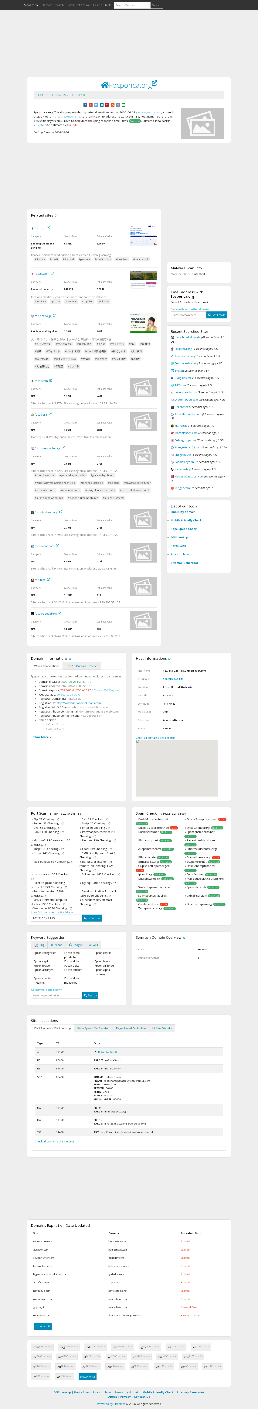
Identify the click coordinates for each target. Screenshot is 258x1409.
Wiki (95, 945)
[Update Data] (55, 215)
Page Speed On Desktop (93, 1028)
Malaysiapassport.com (189, 476)
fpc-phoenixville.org (47, 448)
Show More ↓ (42, 737)
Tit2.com (180, 385)
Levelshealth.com (186, 392)
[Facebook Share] (85, 104)
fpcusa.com (42, 273)
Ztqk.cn (179, 370)
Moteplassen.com (186, 433)
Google (77, 945)
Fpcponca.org (79, 95)
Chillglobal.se (183, 455)
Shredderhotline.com (188, 414)
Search (156, 5)
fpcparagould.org (46, 613)
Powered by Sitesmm (111, 1404)
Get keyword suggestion (47, 989)
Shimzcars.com (184, 356)
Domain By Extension (78, 5)
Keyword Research (53, 5)
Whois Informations (46, 666)
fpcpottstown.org (46, 512)
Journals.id (181, 425)
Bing (41, 945)
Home (40, 95)
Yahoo (58, 945)
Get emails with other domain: (190, 309)
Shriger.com (182, 488)
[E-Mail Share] (123, 104)
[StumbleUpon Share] (112, 104)
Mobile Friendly (162, 1028)
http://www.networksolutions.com (79, 703)
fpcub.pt (40, 580)
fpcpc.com (41, 381)
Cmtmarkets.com (186, 363)
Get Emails (218, 315)
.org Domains (57, 95)
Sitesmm (31, 5)
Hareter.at (181, 407)
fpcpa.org (41, 414)
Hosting (97, 5)
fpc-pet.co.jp (43, 316)
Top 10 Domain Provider (82, 666)
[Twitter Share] (96, 104)
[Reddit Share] (118, 104)
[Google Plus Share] (90, 104)
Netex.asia (181, 469)
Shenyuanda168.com (188, 447)
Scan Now (93, 918)
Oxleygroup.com (185, 440)
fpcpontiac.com (44, 546)
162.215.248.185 (173, 679)
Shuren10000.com (186, 399)
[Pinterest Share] (107, 104)
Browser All (43, 1326)
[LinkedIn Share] (101, 104)
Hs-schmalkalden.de (188, 337)
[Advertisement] (129, 39)
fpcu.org (40, 228)
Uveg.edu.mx (183, 378)
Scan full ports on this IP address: (52, 912)
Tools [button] (108, 5)
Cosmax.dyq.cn (184, 462)
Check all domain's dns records (155, 737)
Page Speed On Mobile (131, 1028)
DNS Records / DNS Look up (52, 1028)
